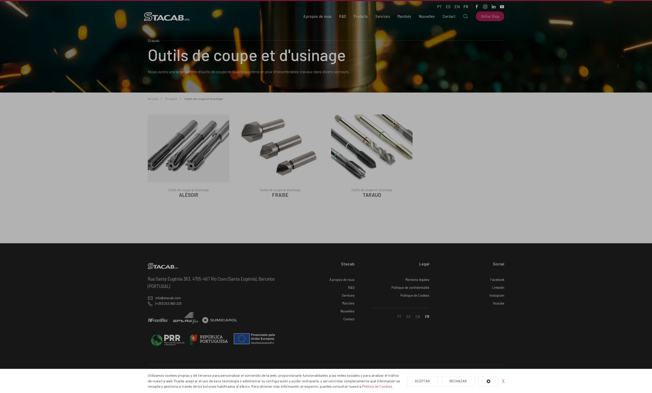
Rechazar (458, 381)
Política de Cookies (377, 386)
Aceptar (422, 381)
